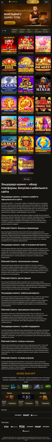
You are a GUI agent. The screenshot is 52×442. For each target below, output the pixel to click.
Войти (47, 2)
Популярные (22, 29)
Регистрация (33, 2)
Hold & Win (14, 31)
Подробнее (9, 23)
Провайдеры (14, 29)
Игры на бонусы (38, 31)
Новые (28, 29)
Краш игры (45, 29)
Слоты (36, 29)
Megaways (21, 31)
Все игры (29, 31)
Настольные (45, 31)
